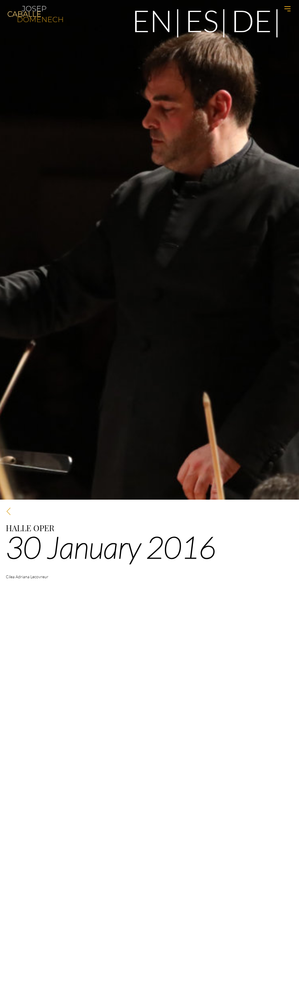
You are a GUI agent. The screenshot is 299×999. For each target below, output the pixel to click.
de (251, 21)
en (152, 21)
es (202, 21)
